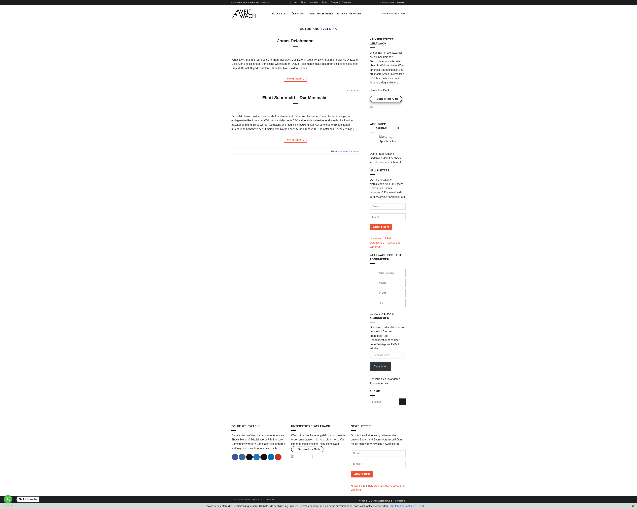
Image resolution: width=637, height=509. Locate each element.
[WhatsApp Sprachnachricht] (388, 143)
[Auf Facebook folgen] (362, 2)
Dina (333, 29)
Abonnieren (380, 366)
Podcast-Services (349, 13)
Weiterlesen (295, 79)
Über (295, 2)
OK (422, 506)
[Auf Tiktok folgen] (368, 2)
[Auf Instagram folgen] (365, 2)
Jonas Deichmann (295, 41)
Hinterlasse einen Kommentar (345, 151)
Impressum (400, 500)
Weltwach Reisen (321, 13)
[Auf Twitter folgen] (371, 2)
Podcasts (278, 13)
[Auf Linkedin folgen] (375, 2)
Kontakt (363, 500)
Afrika (303, 2)
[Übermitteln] (402, 401)
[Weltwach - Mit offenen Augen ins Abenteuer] (249, 13)
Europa (334, 2)
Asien (324, 2)
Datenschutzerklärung (380, 500)
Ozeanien (346, 2)
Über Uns (297, 13)
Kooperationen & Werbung (247, 500)
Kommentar (353, 90)
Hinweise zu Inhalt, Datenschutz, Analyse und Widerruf (385, 242)
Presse (270, 500)
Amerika (314, 2)
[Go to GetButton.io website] (8, 506)
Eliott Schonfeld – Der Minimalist (295, 97)
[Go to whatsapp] (8, 499)
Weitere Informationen (403, 506)
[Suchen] (287, 2)
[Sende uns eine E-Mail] (263, 457)
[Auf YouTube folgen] (378, 2)
